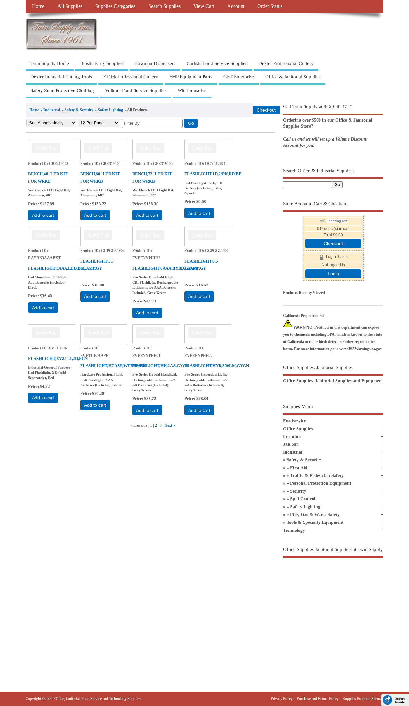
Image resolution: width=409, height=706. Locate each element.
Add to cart (43, 215)
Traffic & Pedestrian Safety (316, 475)
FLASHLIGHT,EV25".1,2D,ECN (58, 358)
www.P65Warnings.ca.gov (360, 349)
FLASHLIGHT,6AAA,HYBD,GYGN (164, 268)
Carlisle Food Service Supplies (217, 63)
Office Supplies (298, 429)
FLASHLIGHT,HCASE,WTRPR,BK (113, 365)
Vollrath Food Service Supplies (135, 90)
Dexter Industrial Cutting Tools (61, 76)
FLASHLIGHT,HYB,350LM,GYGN (216, 365)
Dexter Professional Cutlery (286, 63)
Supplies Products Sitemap (363, 698)
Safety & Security (79, 110)
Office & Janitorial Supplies (292, 76)
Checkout (333, 243)
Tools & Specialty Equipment (315, 522)
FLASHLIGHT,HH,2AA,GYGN (160, 365)
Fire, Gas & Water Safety (315, 514)
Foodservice (294, 421)
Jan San (291, 444)
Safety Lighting (110, 110)
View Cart (203, 6)
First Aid (298, 468)
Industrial (51, 110)
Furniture (292, 436)
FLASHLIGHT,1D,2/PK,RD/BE (213, 173)
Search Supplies (164, 6)
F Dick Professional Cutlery (130, 76)
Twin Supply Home (49, 63)
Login (333, 273)
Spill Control (302, 499)
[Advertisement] (333, 612)
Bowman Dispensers (155, 63)
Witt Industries (192, 90)
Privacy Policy (282, 698)
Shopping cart (337, 221)
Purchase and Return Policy (318, 698)
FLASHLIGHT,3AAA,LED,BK (56, 268)
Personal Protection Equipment (320, 483)
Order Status (269, 6)
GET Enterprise (238, 76)
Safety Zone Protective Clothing (62, 90)
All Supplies (70, 6)
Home (38, 6)
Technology (294, 530)
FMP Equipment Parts (190, 76)
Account (235, 6)
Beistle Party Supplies (101, 63)
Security (298, 491)
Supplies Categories (115, 6)
